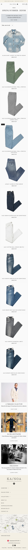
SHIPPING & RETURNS (6, 505)
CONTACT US (4, 511)
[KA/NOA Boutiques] (14, 422)
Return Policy (10, 547)
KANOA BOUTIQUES (5, 535)
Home (14, 7)
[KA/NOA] (14, 481)
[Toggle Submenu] (10, 492)
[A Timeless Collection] (14, 392)
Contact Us (24, 547)
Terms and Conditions (17, 547)
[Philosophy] (14, 454)
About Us (3, 500)
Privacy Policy (4, 547)
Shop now (14, 409)
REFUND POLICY (5, 508)
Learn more (14, 440)
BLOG (2, 503)
